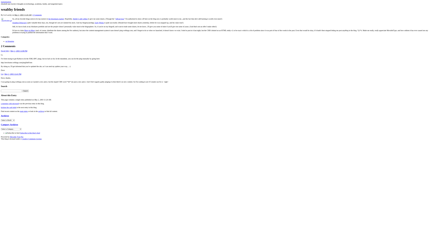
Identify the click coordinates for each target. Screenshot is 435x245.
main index (24, 111)
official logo (120, 19)
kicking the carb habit (8, 107)
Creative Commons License (32, 139)
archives (41, 111)
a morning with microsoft (10, 104)
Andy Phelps (99, 23)
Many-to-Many (29, 30)
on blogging (9, 41)
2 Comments (37, 15)
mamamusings (6, 2)
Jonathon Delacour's (19, 23)
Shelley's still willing (80, 19)
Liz (2, 74)
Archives (5, 116)
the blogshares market (56, 19)
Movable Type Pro (16, 137)
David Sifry (5, 51)
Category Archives (9, 124)
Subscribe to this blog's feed (30, 133)
